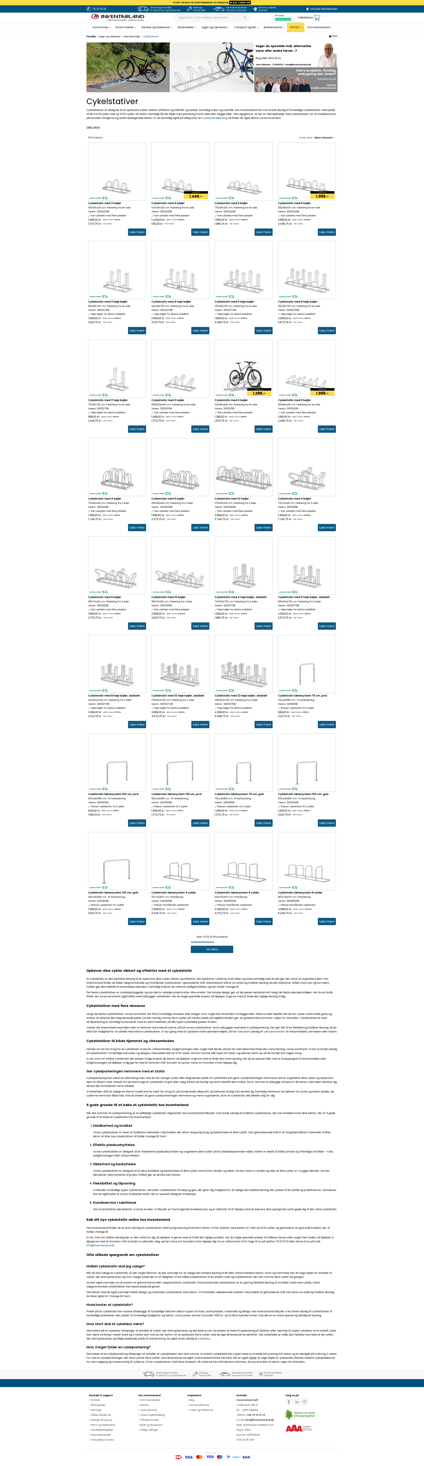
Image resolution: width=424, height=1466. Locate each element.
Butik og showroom (150, 1425)
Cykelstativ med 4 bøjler (168, 203)
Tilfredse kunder (148, 1420)
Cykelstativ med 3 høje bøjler (108, 302)
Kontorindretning (198, 1405)
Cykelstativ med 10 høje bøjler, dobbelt (177, 696)
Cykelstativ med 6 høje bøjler (298, 302)
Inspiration (194, 1395)
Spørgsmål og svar (100, 1420)
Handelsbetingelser (101, 1430)
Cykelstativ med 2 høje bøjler (108, 400)
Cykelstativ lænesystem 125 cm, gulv (113, 892)
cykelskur (204, 1338)
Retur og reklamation (102, 1425)
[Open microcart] (317, 18)
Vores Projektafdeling (151, 1415)
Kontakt (94, 1400)
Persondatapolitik (100, 1434)
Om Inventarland (149, 1395)
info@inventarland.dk (298, 64)
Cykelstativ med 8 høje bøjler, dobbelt (114, 696)
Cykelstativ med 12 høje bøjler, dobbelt (241, 696)
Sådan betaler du (100, 1415)
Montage (95, 1410)
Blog (190, 1400)
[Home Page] (117, 17)
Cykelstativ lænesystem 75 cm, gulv (239, 794)
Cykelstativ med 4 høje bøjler (171, 302)
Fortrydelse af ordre (101, 1439)
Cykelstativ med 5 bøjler (231, 203)
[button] (212, 949)
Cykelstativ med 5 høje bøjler (234, 302)
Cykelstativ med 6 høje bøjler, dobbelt (304, 597)
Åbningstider (97, 1405)
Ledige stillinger (148, 1430)
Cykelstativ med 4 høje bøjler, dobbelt (240, 597)
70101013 (278, 64)
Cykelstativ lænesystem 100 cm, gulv (303, 794)
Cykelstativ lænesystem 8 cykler (300, 892)
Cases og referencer (200, 1410)
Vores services (147, 1410)
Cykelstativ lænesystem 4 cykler (173, 892)
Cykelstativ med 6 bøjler (294, 203)
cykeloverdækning (214, 118)
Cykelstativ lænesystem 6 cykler (237, 892)
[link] (137, 232)
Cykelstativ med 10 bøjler (232, 499)
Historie (143, 1405)
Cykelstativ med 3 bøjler (104, 203)
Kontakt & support (101, 1395)
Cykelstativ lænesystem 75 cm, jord (302, 696)
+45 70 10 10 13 (256, 1415)
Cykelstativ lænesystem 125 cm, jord (176, 794)
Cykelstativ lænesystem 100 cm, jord (113, 794)
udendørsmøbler (274, 1031)
